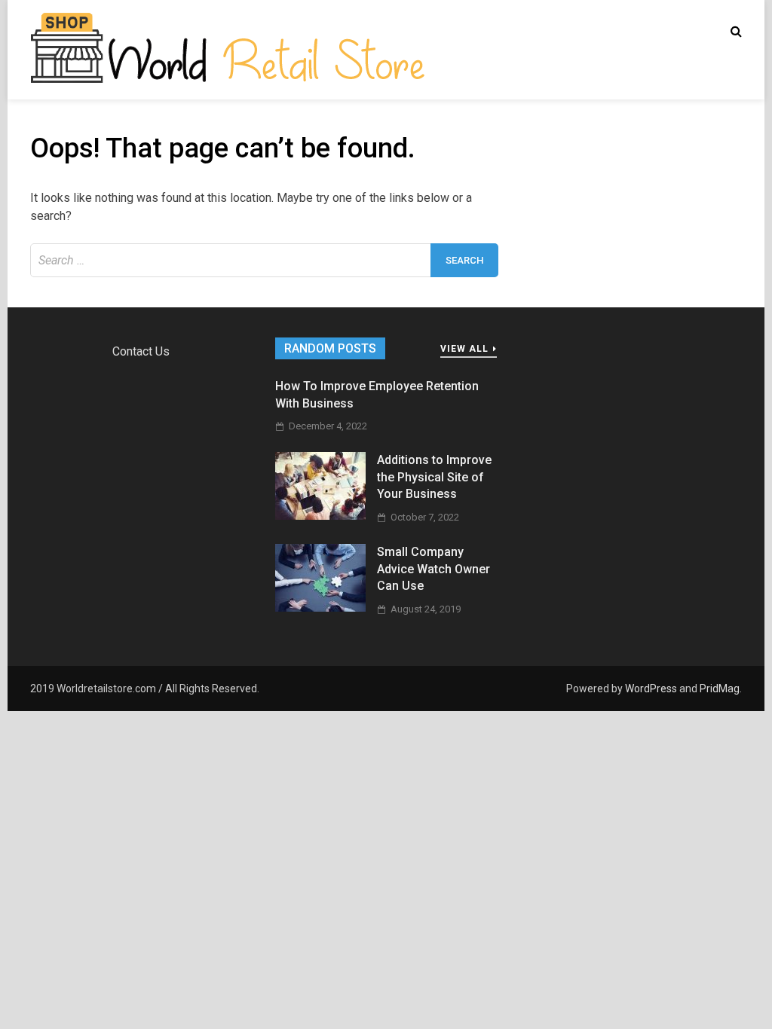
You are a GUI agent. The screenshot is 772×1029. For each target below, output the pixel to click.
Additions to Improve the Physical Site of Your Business (434, 477)
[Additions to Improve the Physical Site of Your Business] (320, 515)
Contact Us (141, 351)
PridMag (720, 688)
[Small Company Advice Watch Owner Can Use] (320, 607)
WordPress (651, 688)
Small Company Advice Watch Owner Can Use (433, 569)
